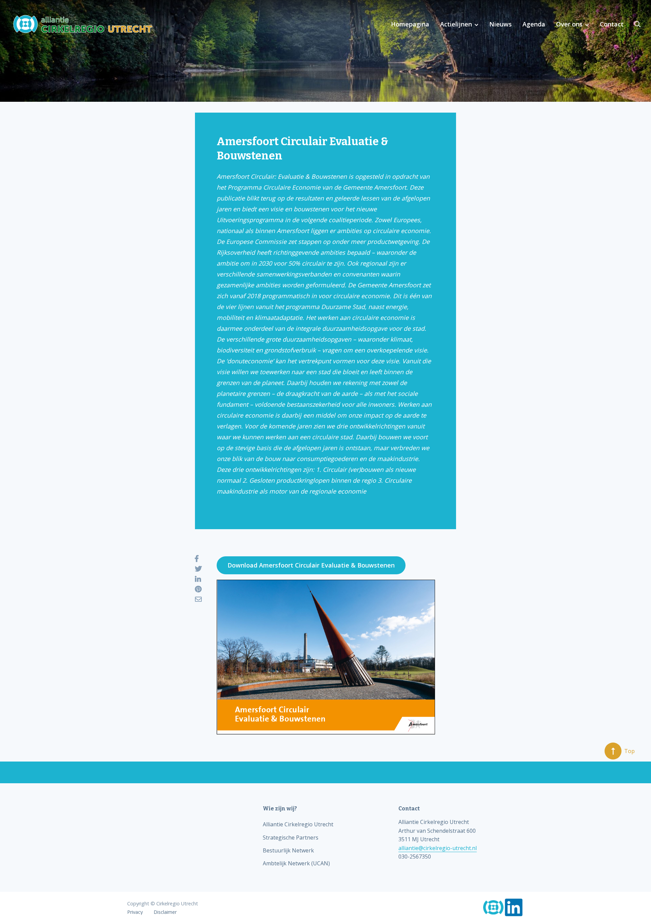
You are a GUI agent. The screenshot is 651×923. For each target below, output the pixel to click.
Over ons (569, 24)
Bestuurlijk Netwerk (288, 850)
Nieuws (500, 24)
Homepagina (410, 24)
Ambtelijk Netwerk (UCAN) (296, 863)
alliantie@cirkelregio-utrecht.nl (437, 848)
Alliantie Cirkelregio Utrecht (298, 824)
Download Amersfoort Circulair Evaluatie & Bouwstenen (311, 565)
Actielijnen (456, 24)
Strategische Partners (290, 837)
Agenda (533, 24)
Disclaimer (165, 912)
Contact (612, 24)
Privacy (135, 912)
